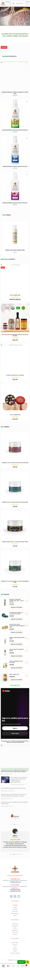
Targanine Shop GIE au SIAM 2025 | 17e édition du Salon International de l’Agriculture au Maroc (13, 771)
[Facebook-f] (11, 872)
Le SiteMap (15, 881)
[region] (15, 24)
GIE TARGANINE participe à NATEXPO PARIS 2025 (13, 764)
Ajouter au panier (16, 583)
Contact (15, 927)
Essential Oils (15, 908)
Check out (15, 921)
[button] (3, 793)
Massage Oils (15, 902)
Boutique (15, 925)
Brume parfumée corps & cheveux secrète (15, 168)
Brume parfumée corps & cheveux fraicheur (15, 132)
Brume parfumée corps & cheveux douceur (15, 204)
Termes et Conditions (15, 929)
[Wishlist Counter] (18, 966)
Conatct (15, 892)
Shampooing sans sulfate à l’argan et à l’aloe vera (15, 94)
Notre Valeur (15, 888)
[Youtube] (19, 872)
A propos (15, 883)
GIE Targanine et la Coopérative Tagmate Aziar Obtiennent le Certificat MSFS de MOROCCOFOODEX (19, 756)
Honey (15, 904)
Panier (15, 923)
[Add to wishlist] (27, 66)
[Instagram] (15, 872)
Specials (15, 911)
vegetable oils (15, 906)
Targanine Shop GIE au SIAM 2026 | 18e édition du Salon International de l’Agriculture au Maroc (14, 747)
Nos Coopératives (15, 890)
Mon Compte (15, 919)
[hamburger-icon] (7, 4)
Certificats (15, 885)
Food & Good (15, 900)
